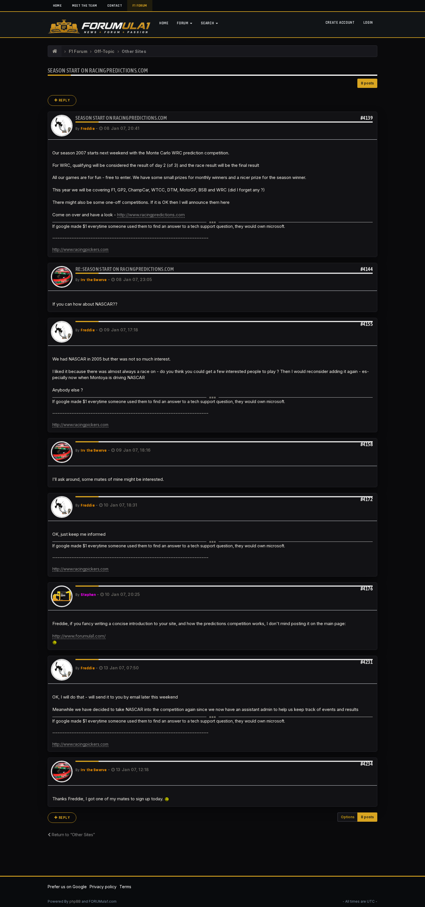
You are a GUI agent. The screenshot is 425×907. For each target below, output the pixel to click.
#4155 (367, 324)
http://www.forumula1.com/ (79, 636)
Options (347, 817)
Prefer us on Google (67, 886)
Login (368, 22)
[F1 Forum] (55, 51)
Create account (340, 22)
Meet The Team (84, 5)
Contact (114, 5)
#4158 (367, 444)
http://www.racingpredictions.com (151, 214)
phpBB (75, 901)
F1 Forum (139, 5)
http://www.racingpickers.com (80, 249)
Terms (125, 886)
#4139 (367, 118)
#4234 (367, 764)
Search (208, 23)
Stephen (88, 594)
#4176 (367, 588)
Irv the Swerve (94, 279)
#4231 (367, 662)
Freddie (88, 128)
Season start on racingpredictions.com (98, 70)
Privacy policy (103, 886)
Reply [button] (64, 100)
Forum (183, 23)
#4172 (367, 499)
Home (57, 5)
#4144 (367, 269)
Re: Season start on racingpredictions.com (124, 269)
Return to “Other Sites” (73, 834)
